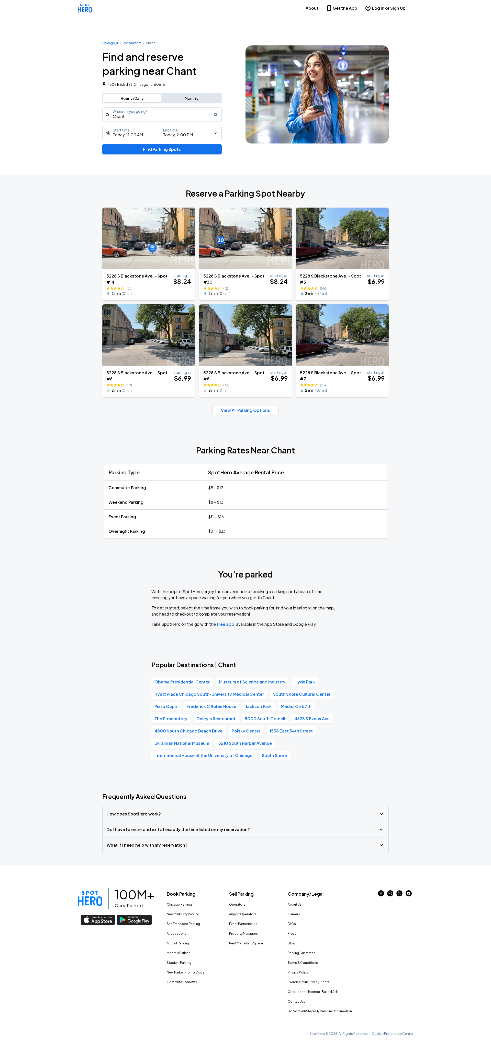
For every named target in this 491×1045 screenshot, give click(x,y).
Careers (294, 914)
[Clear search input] (216, 115)
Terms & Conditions (303, 963)
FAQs (292, 924)
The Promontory (170, 718)
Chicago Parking (179, 904)
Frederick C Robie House (211, 706)
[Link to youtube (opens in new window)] (409, 894)
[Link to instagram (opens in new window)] (390, 894)
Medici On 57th (296, 706)
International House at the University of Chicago (203, 755)
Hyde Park (305, 681)
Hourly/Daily (132, 98)
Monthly (192, 98)
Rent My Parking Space (246, 943)
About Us (295, 904)
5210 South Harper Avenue (245, 743)
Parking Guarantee (302, 953)
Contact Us (296, 1001)
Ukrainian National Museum (181, 743)
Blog (291, 943)
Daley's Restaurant (216, 718)
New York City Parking (183, 914)
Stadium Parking (179, 963)
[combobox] (162, 114)
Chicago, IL (110, 43)
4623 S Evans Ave (312, 718)
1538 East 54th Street (291, 731)
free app (225, 624)
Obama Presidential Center (182, 681)
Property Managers (243, 933)
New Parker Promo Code (186, 972)
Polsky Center (246, 731)
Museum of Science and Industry (252, 681)
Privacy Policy (298, 972)
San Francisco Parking (183, 924)
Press (292, 933)
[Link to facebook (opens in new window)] (381, 894)
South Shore (274, 755)
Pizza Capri (165, 706)
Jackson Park (259, 706)
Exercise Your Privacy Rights (308, 982)
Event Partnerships (243, 924)
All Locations (176, 933)
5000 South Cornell (265, 718)
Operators (237, 904)
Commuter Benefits (182, 982)
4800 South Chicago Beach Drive (188, 731)
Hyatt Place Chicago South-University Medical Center (209, 694)
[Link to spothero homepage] (90, 898)
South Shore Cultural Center (301, 694)
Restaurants (132, 43)
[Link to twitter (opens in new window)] (399, 894)
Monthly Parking (179, 953)
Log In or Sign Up (389, 8)
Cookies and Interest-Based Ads (313, 992)
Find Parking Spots (162, 149)
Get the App (345, 8)
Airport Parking (178, 943)
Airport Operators (242, 914)
